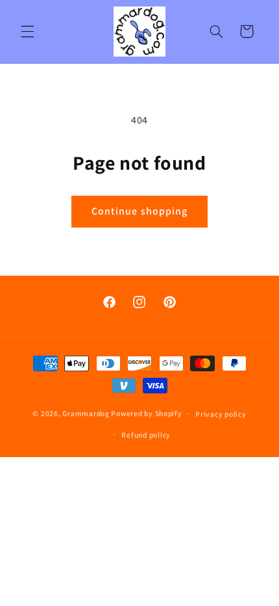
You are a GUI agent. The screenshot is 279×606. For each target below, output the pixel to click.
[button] (27, 31)
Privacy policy (220, 414)
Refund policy (146, 435)
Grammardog (85, 413)
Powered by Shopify (146, 413)
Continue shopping (139, 211)
